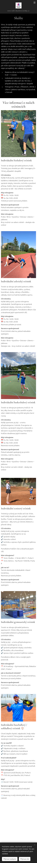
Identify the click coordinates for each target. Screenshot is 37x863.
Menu (35, 2)
